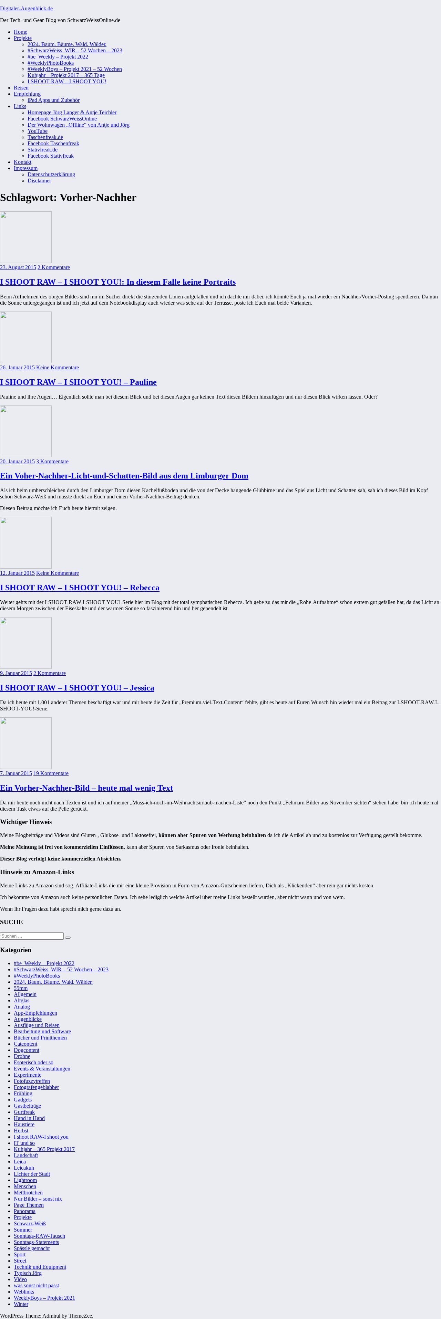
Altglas (21, 1000)
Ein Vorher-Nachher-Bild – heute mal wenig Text (86, 787)
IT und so (24, 1143)
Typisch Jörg (28, 1273)
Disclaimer (39, 180)
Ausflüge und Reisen (37, 1025)
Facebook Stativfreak (51, 156)
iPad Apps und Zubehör (54, 100)
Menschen (25, 1186)
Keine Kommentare (57, 367)
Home (20, 32)
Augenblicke (28, 1019)
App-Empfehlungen (35, 1013)
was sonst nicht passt (36, 1285)
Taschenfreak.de (45, 137)
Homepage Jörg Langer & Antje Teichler (72, 112)
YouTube (38, 131)
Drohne (22, 1056)
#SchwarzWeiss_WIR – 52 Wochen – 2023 (75, 50)
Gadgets (23, 1099)
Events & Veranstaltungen (42, 1069)
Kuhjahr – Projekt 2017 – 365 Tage (66, 75)
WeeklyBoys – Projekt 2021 (44, 1298)
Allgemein (25, 994)
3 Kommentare (52, 461)
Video (20, 1279)
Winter (21, 1304)
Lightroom (25, 1180)
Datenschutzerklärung (51, 174)
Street (20, 1261)
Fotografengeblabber (36, 1087)
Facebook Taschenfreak (53, 143)
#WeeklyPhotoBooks (51, 63)
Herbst (21, 1130)
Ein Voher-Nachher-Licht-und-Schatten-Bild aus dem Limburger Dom (124, 475)
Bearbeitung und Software (42, 1031)
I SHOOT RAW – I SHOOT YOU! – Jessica (77, 687)
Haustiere (24, 1124)
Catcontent (25, 1044)
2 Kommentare (54, 267)
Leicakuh (24, 1168)
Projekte (23, 38)
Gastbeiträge (27, 1106)
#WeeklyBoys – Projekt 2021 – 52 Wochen (75, 69)
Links (20, 106)
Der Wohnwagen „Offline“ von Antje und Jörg (79, 125)
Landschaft (26, 1155)
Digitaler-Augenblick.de (26, 8)
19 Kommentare (51, 773)
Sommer (23, 1230)
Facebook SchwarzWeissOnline (62, 119)
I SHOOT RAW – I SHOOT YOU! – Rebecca (80, 587)
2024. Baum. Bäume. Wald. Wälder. (67, 44)
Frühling (23, 1093)
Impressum (26, 168)
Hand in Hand (29, 1118)
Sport (19, 1254)
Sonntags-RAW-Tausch (39, 1236)
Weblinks (24, 1292)
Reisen (21, 88)
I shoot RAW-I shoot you (41, 1137)
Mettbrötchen (28, 1192)
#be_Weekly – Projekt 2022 (58, 57)
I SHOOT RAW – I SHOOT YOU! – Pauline (78, 382)
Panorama (24, 1211)
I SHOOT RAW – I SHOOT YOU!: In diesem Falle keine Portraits (118, 281)
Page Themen (29, 1205)
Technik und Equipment (40, 1267)
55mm (21, 988)
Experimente (27, 1075)
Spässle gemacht (32, 1248)
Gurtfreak (24, 1112)
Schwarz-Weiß (30, 1223)
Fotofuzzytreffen (32, 1081)
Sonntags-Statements (36, 1242)
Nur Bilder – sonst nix (38, 1199)
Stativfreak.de (43, 149)
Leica (20, 1161)
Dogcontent (26, 1050)
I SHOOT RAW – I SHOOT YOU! (67, 81)
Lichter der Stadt (32, 1174)
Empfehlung (27, 94)
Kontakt (22, 162)
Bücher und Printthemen (40, 1038)
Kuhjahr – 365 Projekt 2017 (44, 1149)
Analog (22, 1007)
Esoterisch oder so (33, 1062)
